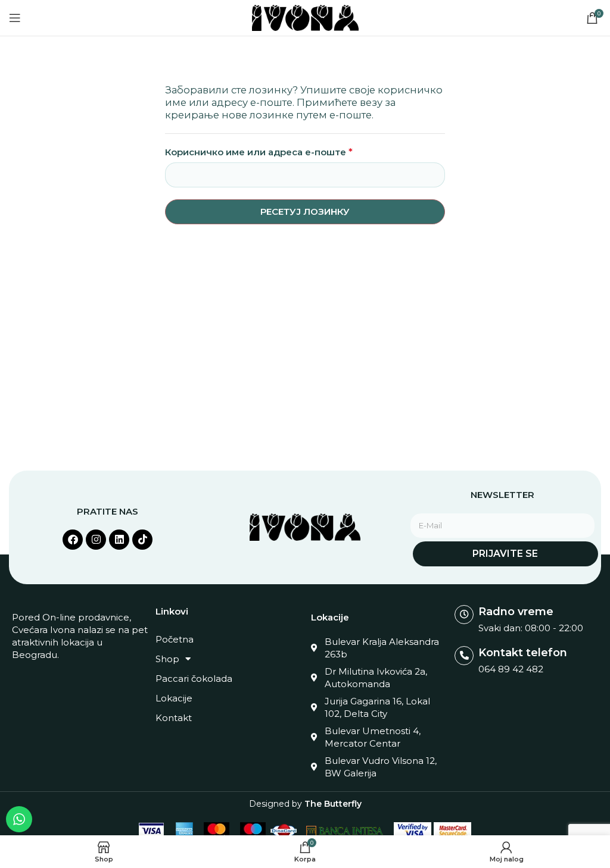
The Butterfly (333, 803)
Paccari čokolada (193, 678)
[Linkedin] (119, 539)
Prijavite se (505, 553)
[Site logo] (305, 17)
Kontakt (173, 717)
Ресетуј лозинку (305, 211)
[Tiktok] (142, 539)
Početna (174, 639)
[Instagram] (96, 539)
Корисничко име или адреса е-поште (259, 152)
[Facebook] (73, 539)
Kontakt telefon (522, 652)
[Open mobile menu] (15, 18)
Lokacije (173, 698)
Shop (167, 659)
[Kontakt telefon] (464, 655)
